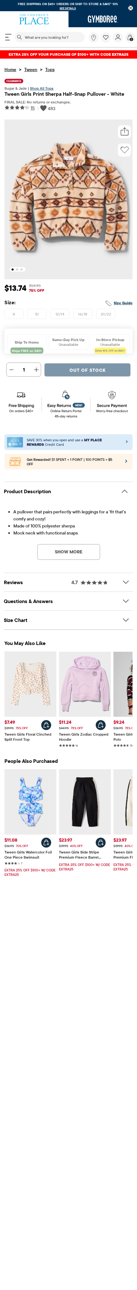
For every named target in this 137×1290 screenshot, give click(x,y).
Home (10, 69)
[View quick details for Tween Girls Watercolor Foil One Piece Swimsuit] (46, 842)
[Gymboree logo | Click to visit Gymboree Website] (102, 19)
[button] (106, 37)
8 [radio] (14, 314)
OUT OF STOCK (87, 370)
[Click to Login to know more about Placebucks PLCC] (126, 463)
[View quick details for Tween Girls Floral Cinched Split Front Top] (46, 725)
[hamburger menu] (8, 37)
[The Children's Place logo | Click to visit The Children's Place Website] (34, 19)
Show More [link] (69, 552)
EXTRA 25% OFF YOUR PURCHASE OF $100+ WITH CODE (68, 54)
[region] (68, 5)
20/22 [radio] (106, 314)
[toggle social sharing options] (124, 131)
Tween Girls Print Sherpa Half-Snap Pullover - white (64, 94)
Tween (30, 69)
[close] (130, 7)
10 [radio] (37, 314)
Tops (49, 69)
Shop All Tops (42, 88)
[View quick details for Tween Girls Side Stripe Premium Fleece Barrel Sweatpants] (101, 842)
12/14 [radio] (59, 314)
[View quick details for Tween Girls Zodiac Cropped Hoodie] (101, 725)
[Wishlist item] (107, 41)
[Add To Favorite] (124, 150)
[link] (94, 37)
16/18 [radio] (82, 314)
